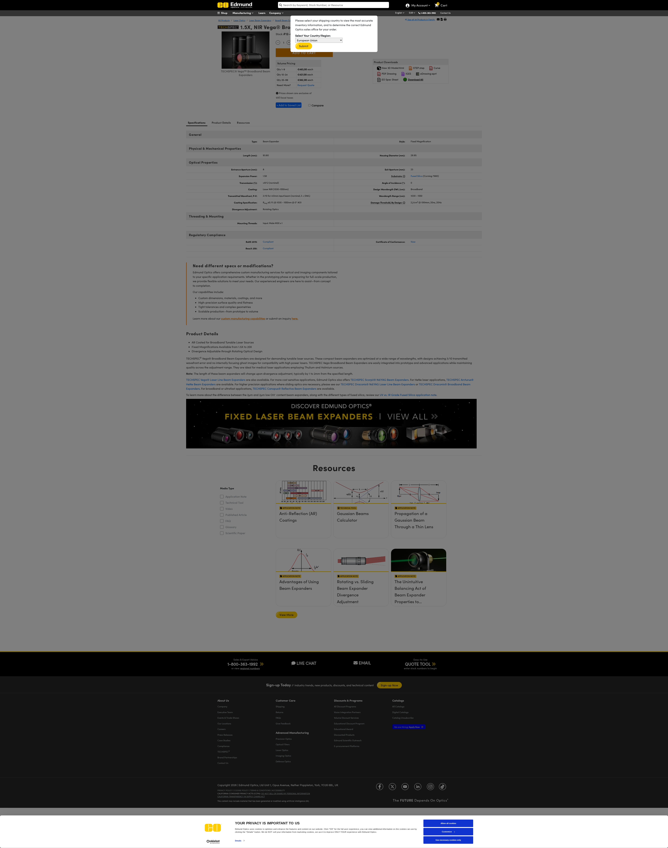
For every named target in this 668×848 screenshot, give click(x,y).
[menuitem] (226, 13)
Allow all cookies (448, 823)
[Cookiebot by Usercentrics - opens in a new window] (213, 842)
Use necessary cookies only (448, 840)
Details (238, 840)
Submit (303, 46)
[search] (333, 5)
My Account (419, 5)
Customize (447, 832)
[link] (442, 2)
